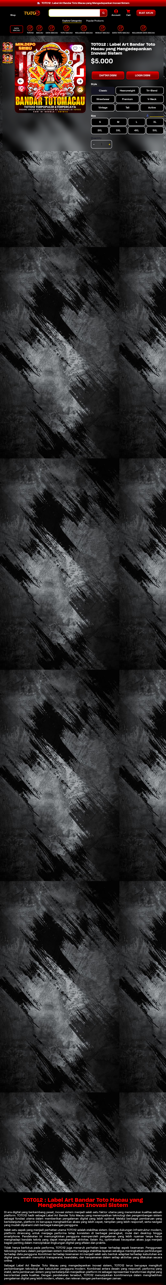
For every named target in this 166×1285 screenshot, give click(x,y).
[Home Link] (32, 13)
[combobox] (74, 13)
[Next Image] (80, 81)
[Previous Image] (20, 81)
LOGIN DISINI (142, 75)
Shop (13, 15)
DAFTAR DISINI (108, 75)
